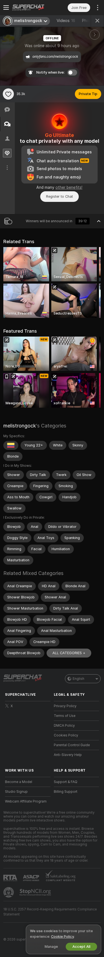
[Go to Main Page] (32, 7)
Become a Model (18, 782)
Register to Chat (59, 196)
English (78, 679)
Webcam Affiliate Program (26, 801)
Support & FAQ (65, 782)
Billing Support (65, 792)
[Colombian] (10, 445)
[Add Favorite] (8, 94)
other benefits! (68, 187)
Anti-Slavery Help (68, 755)
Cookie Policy (62, 936)
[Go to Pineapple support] (9, 892)
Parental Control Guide (72, 745)
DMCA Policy (64, 726)
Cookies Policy (66, 735)
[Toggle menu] (6, 7)
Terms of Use (64, 716)
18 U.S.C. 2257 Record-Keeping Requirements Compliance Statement (50, 911)
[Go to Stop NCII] (35, 892)
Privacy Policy (65, 706)
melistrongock (19, 426)
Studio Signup (16, 792)
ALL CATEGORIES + (68, 653)
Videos (66, 20)
